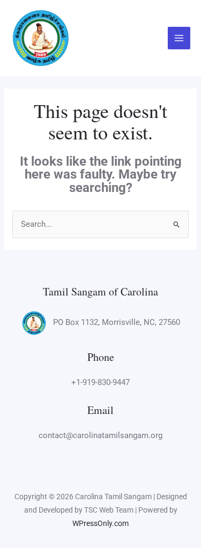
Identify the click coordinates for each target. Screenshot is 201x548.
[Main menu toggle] (179, 38)
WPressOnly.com (100, 523)
